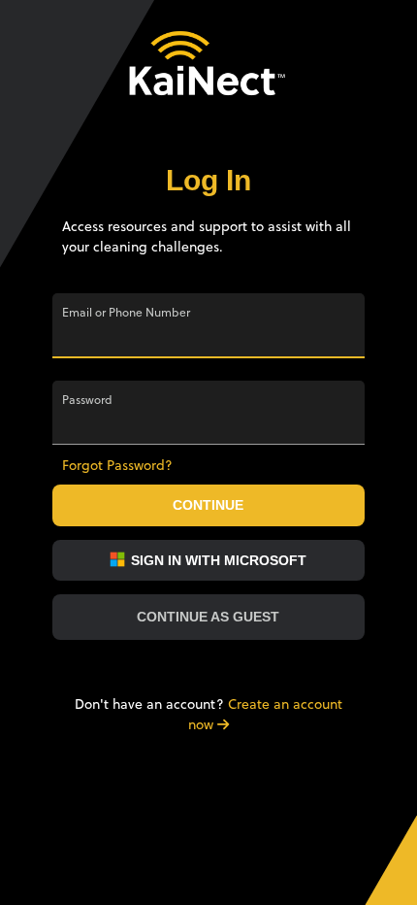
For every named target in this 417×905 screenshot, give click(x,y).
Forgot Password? (117, 464)
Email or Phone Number (126, 312)
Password (87, 400)
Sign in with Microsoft (216, 560)
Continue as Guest (208, 616)
